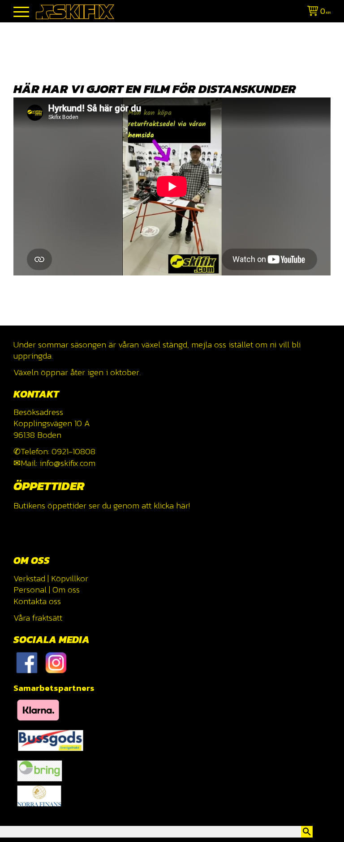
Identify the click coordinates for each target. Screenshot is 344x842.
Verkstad (29, 578)
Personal (30, 589)
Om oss (66, 589)
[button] (21, 12)
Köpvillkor (69, 578)
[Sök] (307, 832)
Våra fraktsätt (37, 617)
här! (183, 505)
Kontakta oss (37, 601)
